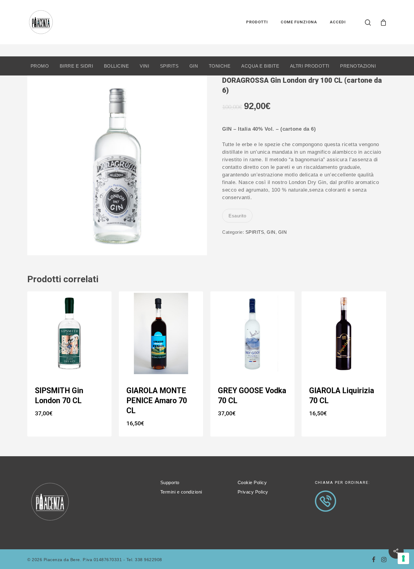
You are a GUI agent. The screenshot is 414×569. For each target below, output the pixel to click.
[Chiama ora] (325, 514)
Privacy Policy (253, 491)
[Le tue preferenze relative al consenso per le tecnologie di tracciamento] (403, 558)
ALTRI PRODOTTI (309, 66)
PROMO (40, 66)
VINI (144, 66)
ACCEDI (338, 22)
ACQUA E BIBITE (260, 66)
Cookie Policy (252, 482)
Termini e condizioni (181, 491)
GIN (193, 66)
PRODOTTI (257, 22)
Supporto (169, 482)
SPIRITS (169, 66)
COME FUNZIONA (299, 22)
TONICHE (220, 66)
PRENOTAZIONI (358, 66)
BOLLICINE (116, 66)
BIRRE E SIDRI (76, 66)
